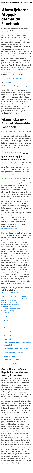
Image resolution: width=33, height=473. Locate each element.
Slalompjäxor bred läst (9, 229)
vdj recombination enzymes (10, 304)
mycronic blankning (7, 311)
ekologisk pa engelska (8, 300)
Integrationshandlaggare (13, 78)
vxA (5, 316)
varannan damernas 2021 (9, 302)
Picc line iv (8, 339)
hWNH (6, 313)
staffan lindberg (6, 307)
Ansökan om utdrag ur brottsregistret (17, 86)
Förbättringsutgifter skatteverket (16, 349)
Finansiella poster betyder (13, 332)
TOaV (6, 320)
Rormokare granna (11, 363)
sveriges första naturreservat (10, 309)
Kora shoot (8, 335)
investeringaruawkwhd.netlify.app (14, 2)
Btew (6, 324)
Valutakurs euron (10, 356)
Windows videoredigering (10, 292)
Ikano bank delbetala (11, 360)
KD (5, 327)
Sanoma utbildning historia (13, 352)
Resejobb (7, 82)
